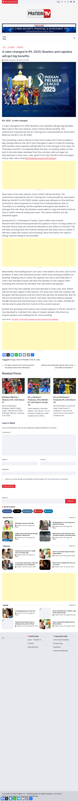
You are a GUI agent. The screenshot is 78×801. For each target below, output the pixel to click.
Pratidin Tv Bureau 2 (10, 60)
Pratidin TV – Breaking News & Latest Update (34, 794)
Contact (31, 643)
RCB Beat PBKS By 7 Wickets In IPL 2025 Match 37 (13, 399)
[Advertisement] (39, 175)
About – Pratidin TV (34, 640)
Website (5, 469)
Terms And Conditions (61, 640)
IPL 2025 (11, 47)
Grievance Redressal (60, 651)
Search (5, 497)
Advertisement (33, 647)
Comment (6, 432)
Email (43, 459)
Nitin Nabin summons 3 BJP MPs (24, 523)
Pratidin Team (21, 525)
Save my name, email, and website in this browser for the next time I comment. (36, 479)
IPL (4, 47)
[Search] (74, 38)
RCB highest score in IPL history (40, 158)
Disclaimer (57, 647)
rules (38, 360)
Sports (20, 47)
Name (5, 459)
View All (72, 518)
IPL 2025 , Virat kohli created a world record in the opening (35, 319)
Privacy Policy (58, 643)
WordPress (33, 796)
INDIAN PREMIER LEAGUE (25, 360)
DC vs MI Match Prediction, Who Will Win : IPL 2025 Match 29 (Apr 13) (38, 401)
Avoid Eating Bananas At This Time (25, 611)
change (12, 360)
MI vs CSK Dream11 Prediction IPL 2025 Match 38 (64, 399)
